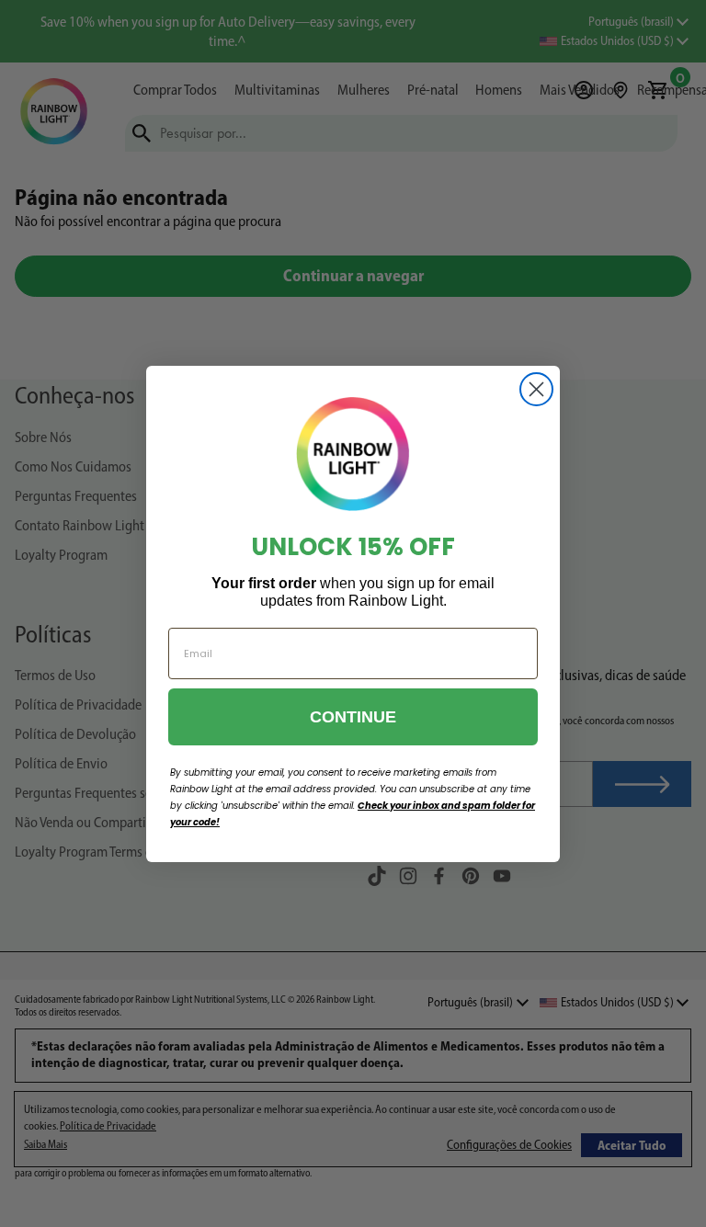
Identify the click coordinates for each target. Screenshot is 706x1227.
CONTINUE (353, 717)
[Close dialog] (536, 389)
